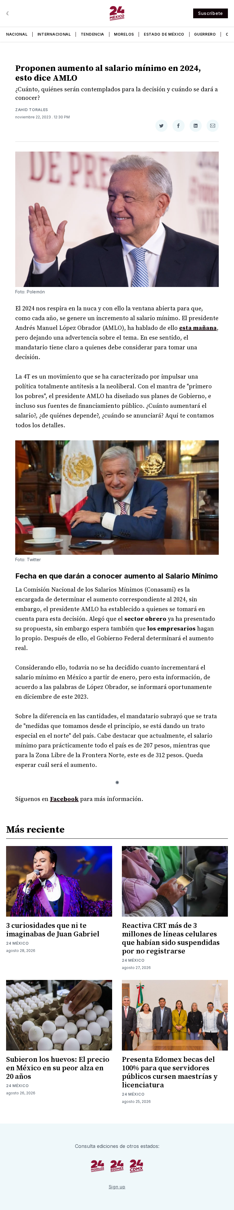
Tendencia (92, 34)
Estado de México (164, 34)
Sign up (117, 1186)
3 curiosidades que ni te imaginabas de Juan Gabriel (52, 930)
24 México (17, 943)
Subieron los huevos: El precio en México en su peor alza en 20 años (57, 1068)
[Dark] (8, 13)
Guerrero (205, 34)
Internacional (54, 34)
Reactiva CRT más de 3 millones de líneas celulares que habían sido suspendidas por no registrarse (171, 938)
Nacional (17, 34)
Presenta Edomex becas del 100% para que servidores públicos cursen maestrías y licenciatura (170, 1072)
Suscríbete (210, 13)
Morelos (124, 34)
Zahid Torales (31, 109)
